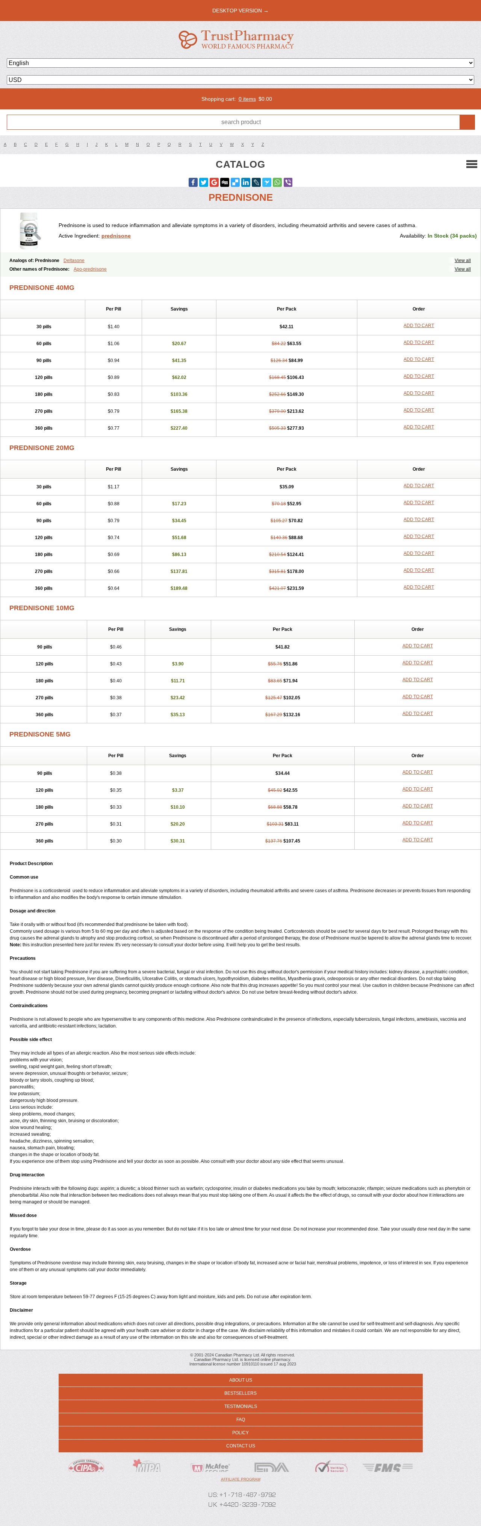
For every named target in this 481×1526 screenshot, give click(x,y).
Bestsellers (240, 1393)
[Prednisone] (32, 230)
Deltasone (74, 260)
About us (240, 1380)
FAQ (240, 1419)
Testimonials (240, 1406)
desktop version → (240, 11)
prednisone (116, 236)
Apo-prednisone (90, 269)
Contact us (240, 1446)
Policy (240, 1432)
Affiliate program (240, 1479)
